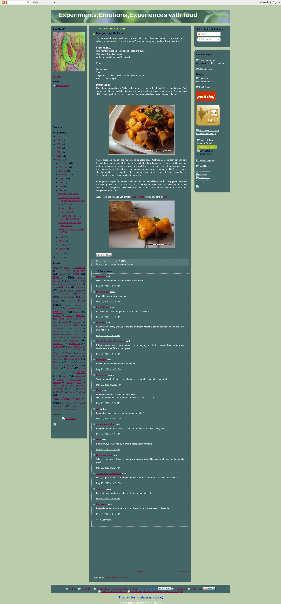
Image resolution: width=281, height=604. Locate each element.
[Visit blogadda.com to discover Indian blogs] (212, 133)
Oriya (58, 350)
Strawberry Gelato (66, 208)
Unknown (101, 277)
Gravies (80, 315)
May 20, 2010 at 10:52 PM (108, 369)
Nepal (70, 347)
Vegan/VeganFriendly (68, 398)
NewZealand (80, 347)
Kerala (78, 331)
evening (79, 308)
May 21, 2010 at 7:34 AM (108, 403)
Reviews (57, 362)
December (64, 163)
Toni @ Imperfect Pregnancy (110, 341)
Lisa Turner (102, 375)
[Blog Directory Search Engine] (203, 178)
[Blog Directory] (204, 69)
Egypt (65, 305)
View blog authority (148, 589)
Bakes (57, 277)
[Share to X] (103, 255)
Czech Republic (59, 294)
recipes (210, 147)
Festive (76, 312)
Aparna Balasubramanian (109, 473)
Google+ (57, 76)
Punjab (70, 356)
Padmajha (101, 360)
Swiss (79, 383)
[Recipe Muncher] (197, 187)
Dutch (69, 301)
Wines (66, 409)
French (56, 315)
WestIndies (57, 409)
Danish (70, 294)
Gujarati (65, 322)
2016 (59, 136)
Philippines (57, 353)
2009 (59, 254)
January (63, 249)
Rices (69, 362)
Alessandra (210, 181)
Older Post (184, 572)
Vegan (82, 392)
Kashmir (56, 331)
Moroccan (57, 347)
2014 (59, 144)
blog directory (217, 63)
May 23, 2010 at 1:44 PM (108, 434)
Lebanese (61, 337)
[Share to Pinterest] (110, 255)
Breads (65, 287)
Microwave (58, 343)
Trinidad (82, 389)
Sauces (70, 368)
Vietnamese (66, 403)
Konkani (56, 334)
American (79, 267)
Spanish (61, 380)
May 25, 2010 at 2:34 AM (108, 468)
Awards (75, 274)
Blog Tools (204, 181)
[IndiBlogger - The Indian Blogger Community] (208, 125)
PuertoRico (60, 356)
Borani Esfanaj (65, 204)
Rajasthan (57, 359)
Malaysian (57, 340)
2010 (59, 160)
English (56, 308)
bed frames (101, 504)
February (63, 245)
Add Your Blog (200, 171)
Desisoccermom (104, 455)
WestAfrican (76, 406)
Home (140, 572)
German (69, 316)
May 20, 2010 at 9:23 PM (108, 354)
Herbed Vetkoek (65, 212)
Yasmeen (100, 489)
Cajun (69, 291)
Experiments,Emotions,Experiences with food (127, 14)
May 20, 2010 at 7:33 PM (108, 317)
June (61, 186)
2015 (59, 140)
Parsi (79, 350)
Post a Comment (103, 520)
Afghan (56, 268)
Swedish (69, 383)
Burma (60, 291)
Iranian (56, 325)
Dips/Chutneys (67, 297)
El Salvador (76, 305)
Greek (61, 319)
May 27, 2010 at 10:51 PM (108, 483)
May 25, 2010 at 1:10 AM (108, 449)
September (64, 175)
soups (65, 376)
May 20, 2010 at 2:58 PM (108, 286)
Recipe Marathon (72, 359)
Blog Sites (207, 171)
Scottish (82, 368)
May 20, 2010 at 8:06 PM (108, 335)
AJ (97, 409)
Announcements (65, 271)
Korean (66, 334)
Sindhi (69, 372)
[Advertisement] (69, 106)
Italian (76, 325)
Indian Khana (103, 307)
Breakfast (79, 287)
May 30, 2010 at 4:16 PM (108, 499)
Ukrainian (71, 392)
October (63, 171)
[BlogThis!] (100, 255)
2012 (59, 152)
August (62, 179)
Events (58, 312)
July (61, 182)
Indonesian (77, 322)
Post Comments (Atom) (116, 578)
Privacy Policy (62, 85)
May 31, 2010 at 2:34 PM (108, 514)
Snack (80, 372)
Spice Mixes (75, 380)
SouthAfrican (80, 376)
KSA (75, 334)
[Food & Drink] (85, 589)
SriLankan (57, 383)
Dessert (80, 293)
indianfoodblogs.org (205, 160)
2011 (59, 156)
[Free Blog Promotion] (201, 174)
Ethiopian (69, 308)
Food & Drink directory (204, 81)
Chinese (78, 291)
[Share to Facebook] (106, 255)
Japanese (67, 328)
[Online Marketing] (205, 60)
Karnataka (78, 328)
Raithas (79, 356)
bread (55, 287)
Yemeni (74, 409)
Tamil (55, 386)
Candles (198, 181)
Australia (62, 274)
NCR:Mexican (137, 197)
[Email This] (97, 255)
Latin (83, 334)
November (64, 167)
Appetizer (80, 271)
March (62, 241)
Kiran (99, 390)
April (61, 237)
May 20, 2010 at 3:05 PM (108, 302)
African (66, 268)
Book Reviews (67, 284)
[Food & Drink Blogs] (202, 78)
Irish (65, 325)
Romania (81, 362)
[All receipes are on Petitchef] (206, 100)
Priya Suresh (102, 292)
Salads (56, 368)
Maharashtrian (75, 337)
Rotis (58, 365)
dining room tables (105, 424)
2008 (59, 258)
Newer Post (96, 572)
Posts (203, 34)
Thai (62, 386)
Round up (67, 365)
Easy (81, 300)
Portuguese (69, 353)
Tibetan (72, 389)
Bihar (55, 284)
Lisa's (166, 197)
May (61, 190)
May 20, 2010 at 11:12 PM (108, 385)
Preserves (81, 353)
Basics (69, 281)
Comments (205, 39)
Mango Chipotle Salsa (68, 194)
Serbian (59, 372)
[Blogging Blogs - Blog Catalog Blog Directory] (116, 589)
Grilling (73, 319)
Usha (98, 440)
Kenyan (67, 331)
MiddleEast (74, 343)
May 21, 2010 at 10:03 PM (108, 419)
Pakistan (69, 350)
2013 (59, 148)
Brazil (79, 284)
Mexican (74, 340)
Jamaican (56, 328)
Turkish (59, 392)
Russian (78, 365)
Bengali (79, 281)
